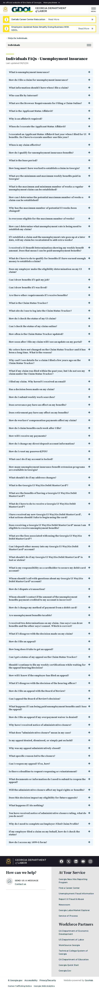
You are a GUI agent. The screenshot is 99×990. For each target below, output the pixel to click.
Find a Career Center (69, 888)
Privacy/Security (47, 980)
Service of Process (68, 916)
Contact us (20, 884)
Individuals (14, 45)
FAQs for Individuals (17, 38)
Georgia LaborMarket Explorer (74, 910)
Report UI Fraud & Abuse (71, 899)
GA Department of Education (74, 959)
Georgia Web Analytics (44, 986)
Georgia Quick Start (69, 965)
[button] (89, 45)
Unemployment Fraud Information (76, 893)
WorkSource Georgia (69, 945)
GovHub (89, 980)
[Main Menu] (92, 9)
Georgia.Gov (65, 971)
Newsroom (64, 905)
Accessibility (31, 980)
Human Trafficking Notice (20, 986)
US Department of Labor (71, 939)
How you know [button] (50, 3)
